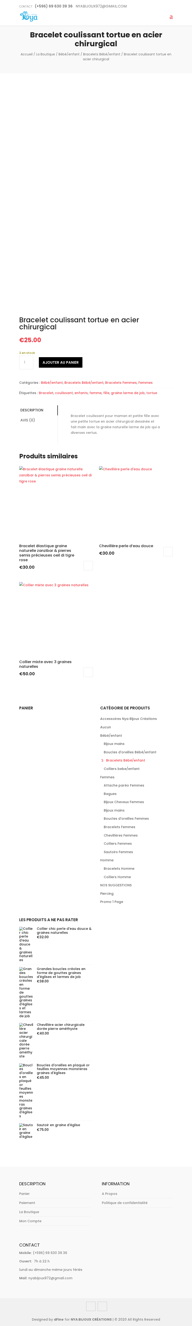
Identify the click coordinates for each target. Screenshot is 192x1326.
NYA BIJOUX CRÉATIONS (91, 1319)
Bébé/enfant (69, 54)
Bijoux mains (114, 743)
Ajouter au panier (61, 362)
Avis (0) (27, 420)
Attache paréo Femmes (124, 785)
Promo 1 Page (111, 901)
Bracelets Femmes (121, 382)
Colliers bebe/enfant (122, 768)
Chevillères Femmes (121, 835)
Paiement (27, 1202)
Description (31, 410)
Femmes (145, 382)
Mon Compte (30, 1221)
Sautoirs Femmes (118, 852)
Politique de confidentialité (125, 1202)
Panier (24, 1193)
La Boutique (45, 54)
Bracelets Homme (119, 868)
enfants (81, 393)
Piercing (107, 893)
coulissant (64, 393)
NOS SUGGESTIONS (116, 885)
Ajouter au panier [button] (88, 565)
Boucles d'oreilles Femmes (126, 818)
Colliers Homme (117, 877)
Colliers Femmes (118, 843)
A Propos (109, 1193)
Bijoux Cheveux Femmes (124, 802)
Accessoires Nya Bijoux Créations (128, 718)
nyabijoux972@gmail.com (50, 1278)
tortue (151, 393)
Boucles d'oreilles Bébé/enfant (130, 752)
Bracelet (46, 393)
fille (106, 393)
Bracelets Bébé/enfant (101, 54)
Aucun (105, 727)
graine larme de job (128, 393)
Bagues (110, 793)
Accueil (27, 54)
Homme (107, 860)
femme (95, 393)
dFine (59, 1319)
